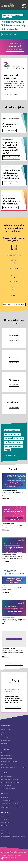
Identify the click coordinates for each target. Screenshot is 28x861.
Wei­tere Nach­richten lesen (14, 664)
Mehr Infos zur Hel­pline (10, 207)
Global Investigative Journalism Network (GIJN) (13, 837)
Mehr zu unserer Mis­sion (9, 34)
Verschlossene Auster (7, 800)
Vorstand (4, 819)
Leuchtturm (4, 797)
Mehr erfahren (14, 340)
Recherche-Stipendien (7, 776)
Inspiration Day (5, 740)
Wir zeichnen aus (6, 794)
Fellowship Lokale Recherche (9, 779)
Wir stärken (5, 749)
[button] (2, 858)
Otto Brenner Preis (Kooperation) (10, 803)
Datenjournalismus (6, 758)
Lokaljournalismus (6, 755)
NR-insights (4, 743)
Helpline (3, 764)
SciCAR (3, 732)
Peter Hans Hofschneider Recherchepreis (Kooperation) (13, 806)
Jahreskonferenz (6, 729)
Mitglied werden (6, 831)
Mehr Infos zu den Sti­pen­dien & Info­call (11, 157)
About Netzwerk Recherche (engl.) (9, 857)
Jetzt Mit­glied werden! (11, 455)
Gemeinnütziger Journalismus (9, 761)
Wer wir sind (5, 813)
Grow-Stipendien (6, 785)
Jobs (2, 828)
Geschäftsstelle (5, 822)
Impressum (10, 855)
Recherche (4, 753)
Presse (14, 855)
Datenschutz (4, 855)
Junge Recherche (6, 738)
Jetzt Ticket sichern (9, 130)
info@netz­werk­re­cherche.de (20, 852)
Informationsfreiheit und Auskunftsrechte (13, 767)
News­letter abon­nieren (13, 707)
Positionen (4, 825)
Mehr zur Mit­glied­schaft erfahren (14, 304)
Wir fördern (5, 773)
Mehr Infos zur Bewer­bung (11, 183)
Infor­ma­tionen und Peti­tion (15, 50)
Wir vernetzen (5, 726)
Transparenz (5, 816)
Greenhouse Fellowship (8, 788)
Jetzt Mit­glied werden (11, 94)
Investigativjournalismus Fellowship (11, 782)
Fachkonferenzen (6, 735)
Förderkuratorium (6, 834)
